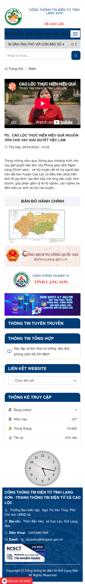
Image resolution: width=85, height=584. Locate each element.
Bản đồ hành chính (42, 201)
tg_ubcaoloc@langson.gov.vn (42, 539)
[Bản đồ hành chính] (36, 224)
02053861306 (38, 532)
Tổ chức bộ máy (59, 34)
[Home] (13, 17)
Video (32, 68)
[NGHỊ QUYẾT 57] (42, 303)
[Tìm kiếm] (75, 55)
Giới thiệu (34, 34)
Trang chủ (14, 34)
